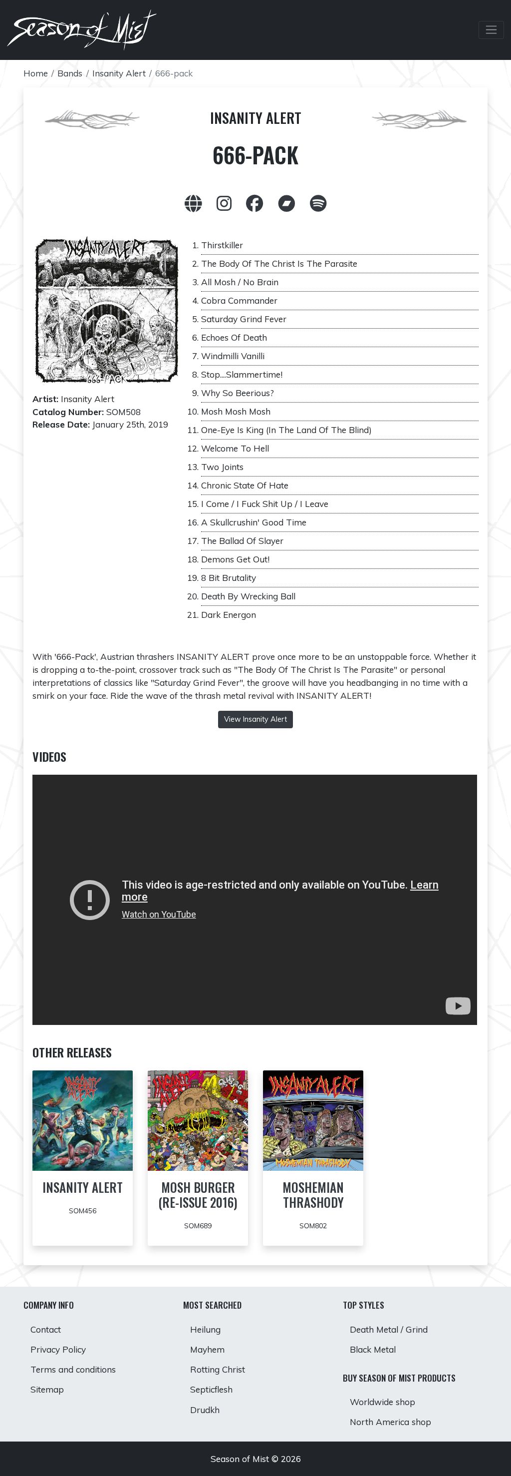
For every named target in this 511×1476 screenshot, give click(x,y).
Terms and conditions (73, 1369)
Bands (69, 73)
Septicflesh (211, 1389)
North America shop (390, 1422)
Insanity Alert (119, 73)
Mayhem (207, 1349)
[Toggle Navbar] (491, 30)
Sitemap (47, 1389)
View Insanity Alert (255, 719)
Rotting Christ (217, 1369)
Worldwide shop (382, 1402)
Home (35, 73)
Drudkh (205, 1410)
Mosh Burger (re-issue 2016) (198, 1194)
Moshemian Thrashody (313, 1194)
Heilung (205, 1329)
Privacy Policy (58, 1349)
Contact (45, 1329)
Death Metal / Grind (389, 1329)
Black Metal (373, 1349)
